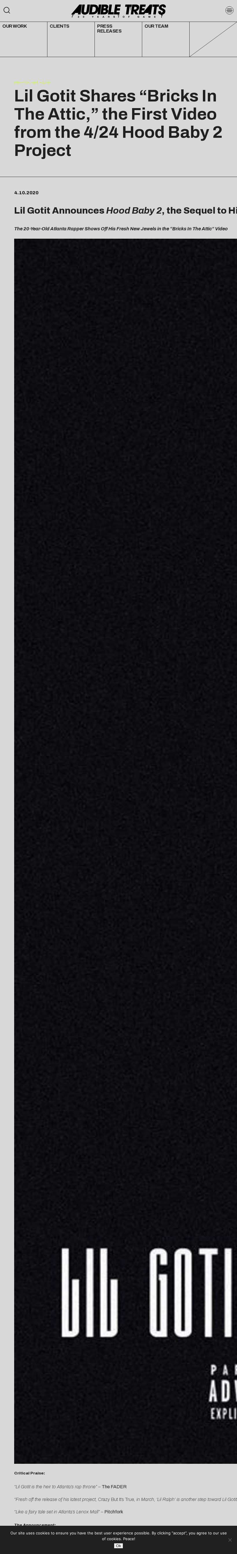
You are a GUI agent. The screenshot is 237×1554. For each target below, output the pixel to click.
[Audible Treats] (118, 10)
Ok (118, 1546)
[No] (230, 1540)
